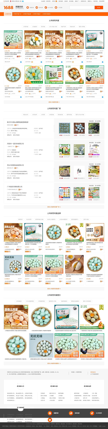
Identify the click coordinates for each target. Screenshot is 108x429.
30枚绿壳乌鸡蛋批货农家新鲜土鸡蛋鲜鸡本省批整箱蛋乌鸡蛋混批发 (33, 53)
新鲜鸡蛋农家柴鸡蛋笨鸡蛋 (98, 400)
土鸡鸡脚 (60, 395)
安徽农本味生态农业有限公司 (50, 91)
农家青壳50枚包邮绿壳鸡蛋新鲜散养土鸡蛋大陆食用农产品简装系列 (94, 275)
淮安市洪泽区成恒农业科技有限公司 (9, 91)
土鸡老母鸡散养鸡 (63, 219)
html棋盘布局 (19, 421)
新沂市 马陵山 (14, 130)
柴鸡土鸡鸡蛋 (44, 395)
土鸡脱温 (43, 398)
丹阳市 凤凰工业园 (15, 152)
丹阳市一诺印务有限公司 (15, 144)
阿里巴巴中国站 (21, 426)
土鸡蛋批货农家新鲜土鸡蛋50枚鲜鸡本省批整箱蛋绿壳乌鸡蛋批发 (74, 53)
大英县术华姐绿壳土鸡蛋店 (31, 393)
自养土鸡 (85, 398)
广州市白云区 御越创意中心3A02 (18, 195)
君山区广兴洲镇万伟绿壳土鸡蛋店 (23, 395)
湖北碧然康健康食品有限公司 (10, 281)
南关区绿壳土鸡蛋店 (11, 393)
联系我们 (75, 424)
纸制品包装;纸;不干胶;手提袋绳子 (19, 193)
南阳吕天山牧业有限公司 (91, 56)
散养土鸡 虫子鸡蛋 (80, 114)
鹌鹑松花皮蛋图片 (75, 301)
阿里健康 (95, 426)
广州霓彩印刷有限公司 (14, 187)
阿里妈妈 (56, 426)
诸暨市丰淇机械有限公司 (30, 414)
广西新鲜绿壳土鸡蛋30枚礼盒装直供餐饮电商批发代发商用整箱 (74, 88)
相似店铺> (91, 121)
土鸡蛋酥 (52, 395)
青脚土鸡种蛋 (82, 26)
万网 (78, 426)
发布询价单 (93, 372)
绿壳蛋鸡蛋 (60, 114)
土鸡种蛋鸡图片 (41, 301)
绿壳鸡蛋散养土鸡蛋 (75, 219)
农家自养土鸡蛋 (86, 395)
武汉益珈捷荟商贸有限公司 (9, 56)
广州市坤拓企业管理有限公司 (22, 414)
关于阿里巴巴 (69, 424)
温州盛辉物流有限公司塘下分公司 (23, 419)
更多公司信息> (16, 135)
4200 (40, 154)
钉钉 (91, 426)
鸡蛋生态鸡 (25, 114)
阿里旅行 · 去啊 (49, 426)
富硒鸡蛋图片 (64, 301)
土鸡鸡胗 (43, 114)
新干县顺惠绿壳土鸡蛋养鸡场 (13, 395)
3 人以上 (14, 133)
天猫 (37, 426)
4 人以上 (14, 197)
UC (81, 426)
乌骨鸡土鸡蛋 (61, 398)
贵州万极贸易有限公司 (30, 419)
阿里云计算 (64, 426)
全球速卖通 (28, 426)
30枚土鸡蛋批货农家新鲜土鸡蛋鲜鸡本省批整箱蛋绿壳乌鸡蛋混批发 (54, 53)
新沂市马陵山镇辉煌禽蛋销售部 (17, 122)
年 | (17, 125)
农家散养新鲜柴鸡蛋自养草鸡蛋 (81, 395)
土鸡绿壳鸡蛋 (78, 372)
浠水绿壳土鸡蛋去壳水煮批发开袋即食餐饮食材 (74, 275)
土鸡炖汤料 (34, 114)
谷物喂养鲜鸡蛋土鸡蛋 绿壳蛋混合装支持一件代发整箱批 (94, 243)
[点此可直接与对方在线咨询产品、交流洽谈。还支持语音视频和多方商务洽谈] (21, 62)
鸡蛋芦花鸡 (63, 26)
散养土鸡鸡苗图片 (87, 301)
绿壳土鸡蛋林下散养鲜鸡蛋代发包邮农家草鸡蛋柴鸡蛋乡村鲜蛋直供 (33, 88)
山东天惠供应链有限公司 (29, 91)
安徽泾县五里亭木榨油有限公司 (14, 421)
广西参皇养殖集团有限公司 (70, 91)
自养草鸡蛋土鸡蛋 (39, 219)
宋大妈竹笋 (28, 219)
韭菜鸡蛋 (60, 400)
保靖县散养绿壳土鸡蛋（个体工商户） (24, 398)
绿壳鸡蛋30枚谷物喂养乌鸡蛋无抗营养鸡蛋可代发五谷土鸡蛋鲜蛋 (54, 88)
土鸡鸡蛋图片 (19, 301)
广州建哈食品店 (89, 281)
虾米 (60, 426)
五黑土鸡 (43, 400)
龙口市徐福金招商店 (29, 417)
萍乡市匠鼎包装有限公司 (15, 165)
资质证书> (9, 135)
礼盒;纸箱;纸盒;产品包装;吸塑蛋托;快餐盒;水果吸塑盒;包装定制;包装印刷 (20, 171)
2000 (40, 176)
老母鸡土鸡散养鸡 (51, 219)
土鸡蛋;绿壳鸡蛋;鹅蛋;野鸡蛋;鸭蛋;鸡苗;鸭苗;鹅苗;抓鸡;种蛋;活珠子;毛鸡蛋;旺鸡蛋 (20, 128)
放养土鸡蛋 (86, 219)
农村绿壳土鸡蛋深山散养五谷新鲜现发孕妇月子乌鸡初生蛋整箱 (13, 53)
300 (40, 133)
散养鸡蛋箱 (60, 393)
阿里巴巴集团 (5, 426)
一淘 (44, 426)
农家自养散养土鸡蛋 (96, 398)
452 (40, 197)
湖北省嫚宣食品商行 (50, 281)
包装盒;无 (14, 150)
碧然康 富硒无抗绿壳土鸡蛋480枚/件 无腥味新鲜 (13, 275)
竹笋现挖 (43, 393)
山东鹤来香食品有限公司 (29, 56)
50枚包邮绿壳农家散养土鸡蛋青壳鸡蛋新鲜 (13, 88)
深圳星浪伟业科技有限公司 (13, 414)
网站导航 (80, 424)
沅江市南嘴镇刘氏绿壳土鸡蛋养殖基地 (15, 398)
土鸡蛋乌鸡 (76, 398)
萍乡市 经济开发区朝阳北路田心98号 (19, 173)
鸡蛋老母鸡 (72, 26)
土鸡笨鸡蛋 (25, 26)
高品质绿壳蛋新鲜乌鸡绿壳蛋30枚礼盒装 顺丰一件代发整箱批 (94, 53)
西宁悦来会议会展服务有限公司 (32, 421)
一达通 (99, 426)
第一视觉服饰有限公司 (12, 419)
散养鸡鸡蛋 (69, 114)
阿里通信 (74, 426)
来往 (88, 426)
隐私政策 (63, 424)
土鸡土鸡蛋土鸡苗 (53, 26)
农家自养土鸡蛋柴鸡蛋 (79, 400)
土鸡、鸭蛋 (94, 393)
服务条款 (58, 424)
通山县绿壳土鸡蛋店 (20, 393)
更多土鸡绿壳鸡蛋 (53, 102)
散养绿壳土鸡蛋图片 (53, 301)
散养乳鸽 (20, 219)
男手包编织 (9, 417)
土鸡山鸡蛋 (52, 400)
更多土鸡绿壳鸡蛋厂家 (53, 207)
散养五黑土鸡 (53, 393)
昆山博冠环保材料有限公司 (22, 417)
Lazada (103, 426)
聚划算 (40, 426)
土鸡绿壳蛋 (51, 114)
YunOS (69, 426)
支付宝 (84, 426)
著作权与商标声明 (46, 424)
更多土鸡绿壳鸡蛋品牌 (53, 288)
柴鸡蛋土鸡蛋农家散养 (88, 400)
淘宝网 (33, 426)
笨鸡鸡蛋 (43, 26)
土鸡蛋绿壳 (85, 393)
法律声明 (53, 424)
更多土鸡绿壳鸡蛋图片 (53, 363)
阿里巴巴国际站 (12, 426)
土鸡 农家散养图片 (30, 301)
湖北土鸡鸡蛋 (53, 398)
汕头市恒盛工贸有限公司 (71, 281)
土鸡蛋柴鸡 (34, 26)
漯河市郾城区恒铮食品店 (91, 91)
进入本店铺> (98, 121)
